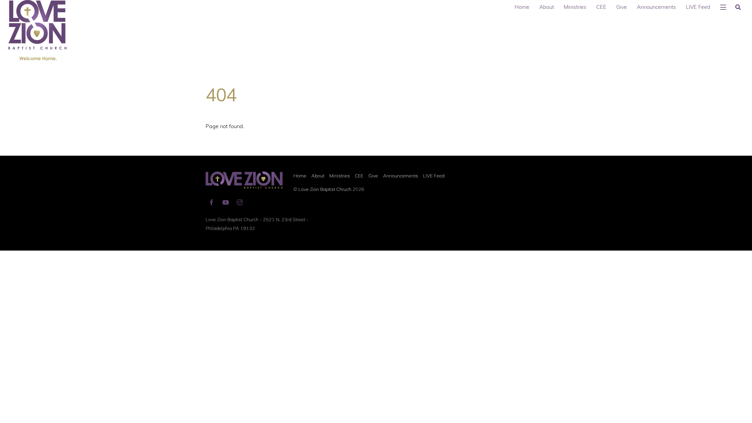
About (546, 7)
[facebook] (211, 201)
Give (621, 7)
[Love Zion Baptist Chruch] (37, 56)
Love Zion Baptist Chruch (324, 189)
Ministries (575, 7)
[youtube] (225, 201)
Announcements (656, 7)
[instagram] (240, 201)
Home (522, 7)
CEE (601, 7)
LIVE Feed (698, 7)
